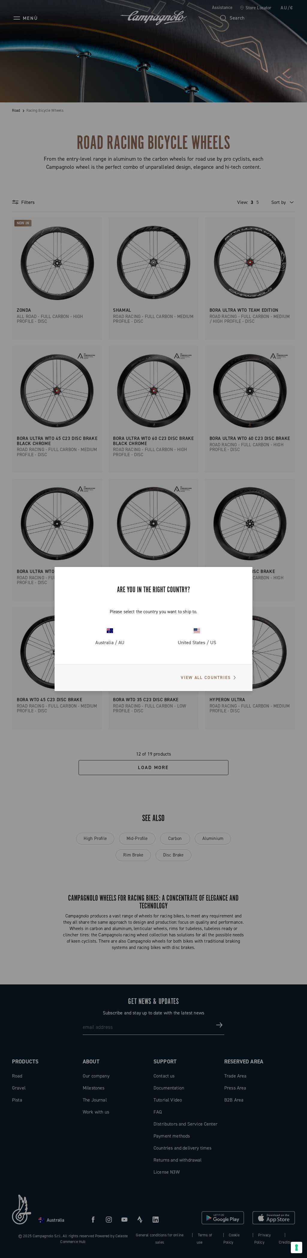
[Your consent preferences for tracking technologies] (296, 1247)
